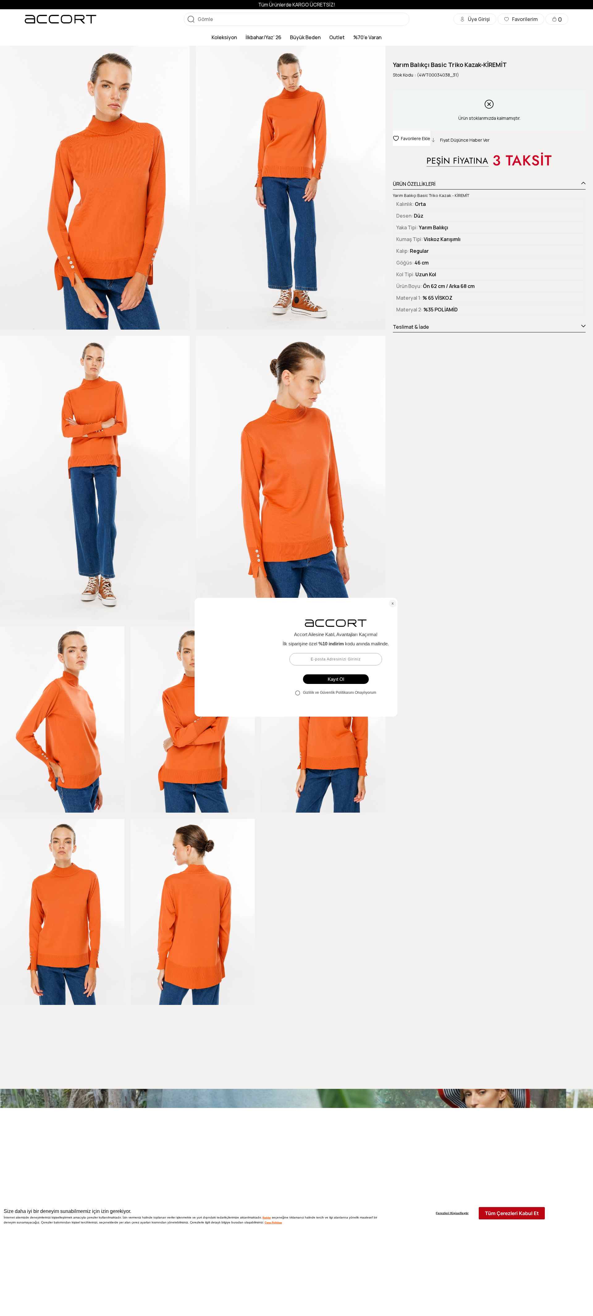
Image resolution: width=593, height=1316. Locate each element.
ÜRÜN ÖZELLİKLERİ (414, 184)
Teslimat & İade (411, 326)
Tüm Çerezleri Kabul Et (512, 1213)
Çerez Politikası (273, 1222)
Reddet (267, 1217)
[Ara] (191, 19)
